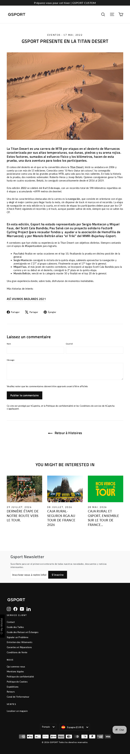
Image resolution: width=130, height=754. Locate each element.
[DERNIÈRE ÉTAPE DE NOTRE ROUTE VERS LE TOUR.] (24, 489)
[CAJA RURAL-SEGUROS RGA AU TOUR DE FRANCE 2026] (65, 489)
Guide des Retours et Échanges (22, 632)
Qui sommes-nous (16, 666)
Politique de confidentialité (59, 406)
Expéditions (13, 686)
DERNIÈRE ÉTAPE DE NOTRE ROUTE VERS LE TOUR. (23, 515)
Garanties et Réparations (19, 647)
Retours (11, 691)
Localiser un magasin (17, 711)
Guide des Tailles (15, 627)
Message (10, 360)
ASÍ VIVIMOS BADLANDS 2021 (26, 299)
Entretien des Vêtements (19, 642)
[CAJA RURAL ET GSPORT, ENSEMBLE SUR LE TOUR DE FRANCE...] (105, 489)
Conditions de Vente (17, 652)
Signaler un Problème (17, 637)
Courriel (69, 344)
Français (46, 726)
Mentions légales (15, 671)
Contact (11, 622)
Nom (9, 344)
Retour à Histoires (68, 432)
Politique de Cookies (17, 681)
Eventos (54, 35)
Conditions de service (91, 406)
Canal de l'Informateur (18, 696)
